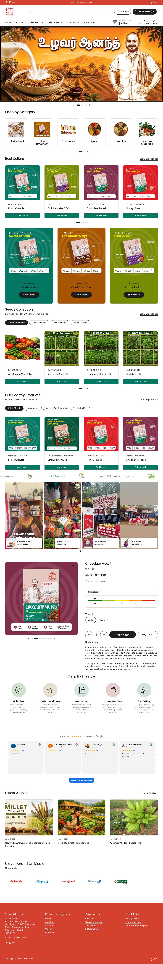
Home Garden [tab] (80, 325)
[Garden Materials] (147, 132)
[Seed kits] (121, 132)
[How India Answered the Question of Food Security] (29, 821)
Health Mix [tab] (81, 411)
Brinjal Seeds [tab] (60, 325)
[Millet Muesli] (16, 132)
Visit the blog (151, 796)
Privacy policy (132, 921)
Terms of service (133, 925)
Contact (49, 928)
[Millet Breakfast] (42, 132)
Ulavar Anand (29, 961)
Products (49, 935)
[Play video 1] (24, 518)
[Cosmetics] (68, 132)
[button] (145, 12)
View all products (149, 161)
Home (48, 921)
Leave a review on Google (81, 783)
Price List (89, 921)
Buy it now (148, 637)
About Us (49, 925)
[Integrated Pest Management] (82, 821)
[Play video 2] (62, 518)
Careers (49, 932)
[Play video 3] (100, 518)
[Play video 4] (139, 518)
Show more (29, 297)
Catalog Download (94, 925)
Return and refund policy (137, 928)
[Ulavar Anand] (9, 11)
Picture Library (92, 932)
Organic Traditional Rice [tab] (57, 411)
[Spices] (94, 132)
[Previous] (8, 760)
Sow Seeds (90, 928)
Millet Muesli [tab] (14, 411)
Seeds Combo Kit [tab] (16, 325)
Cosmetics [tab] (33, 411)
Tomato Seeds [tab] (39, 325)
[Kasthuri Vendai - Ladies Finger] (134, 821)
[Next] (155, 760)
